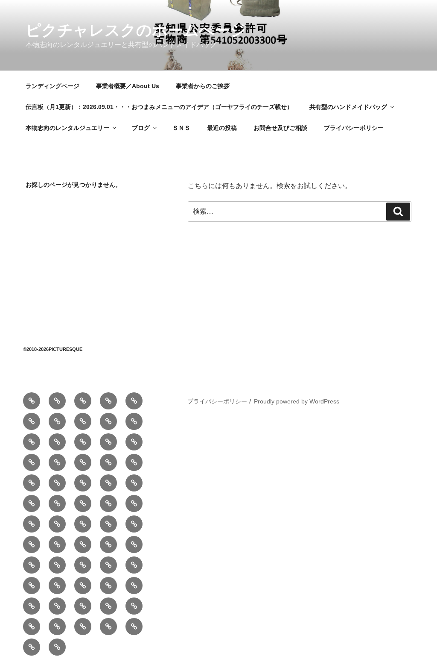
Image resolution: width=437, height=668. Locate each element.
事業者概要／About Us (127, 85)
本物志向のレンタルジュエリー (67, 127)
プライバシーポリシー (354, 127)
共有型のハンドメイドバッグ (348, 106)
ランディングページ (52, 85)
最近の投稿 (222, 127)
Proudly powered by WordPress (296, 401)
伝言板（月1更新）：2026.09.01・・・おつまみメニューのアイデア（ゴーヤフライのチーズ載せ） (159, 106)
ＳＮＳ (181, 127)
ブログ (141, 127)
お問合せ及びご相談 (280, 127)
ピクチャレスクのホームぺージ (136, 30)
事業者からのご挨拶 (203, 85)
